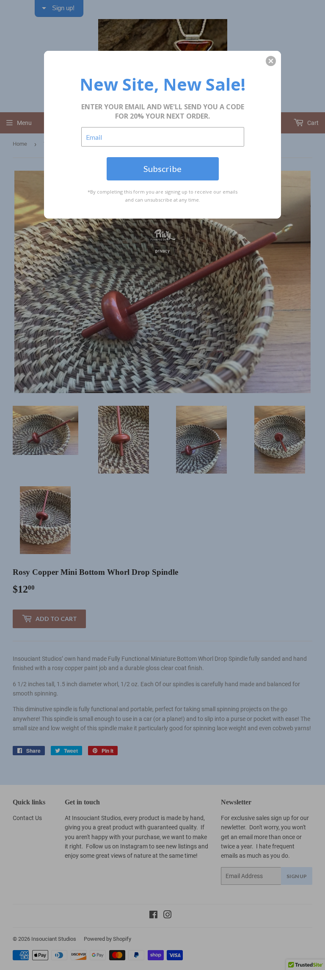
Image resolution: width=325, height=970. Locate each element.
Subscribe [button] (162, 169)
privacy (162, 251)
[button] (271, 61)
